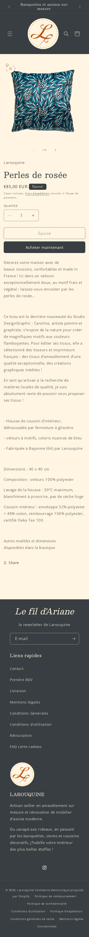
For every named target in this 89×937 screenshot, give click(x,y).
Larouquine (26, 890)
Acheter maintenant (45, 247)
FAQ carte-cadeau (26, 746)
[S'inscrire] (73, 638)
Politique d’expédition (66, 911)
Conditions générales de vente (32, 919)
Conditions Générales (29, 713)
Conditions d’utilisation (28, 911)
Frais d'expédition (37, 193)
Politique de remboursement (55, 896)
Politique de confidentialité (47, 903)
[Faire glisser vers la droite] (55, 150)
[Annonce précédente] (9, 6)
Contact (16, 668)
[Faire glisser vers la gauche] (33, 150)
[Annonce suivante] (79, 6)
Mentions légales (25, 702)
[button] (9, 33)
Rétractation (21, 735)
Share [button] (14, 562)
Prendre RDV (21, 679)
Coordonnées (47, 926)
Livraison (18, 690)
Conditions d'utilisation (31, 724)
